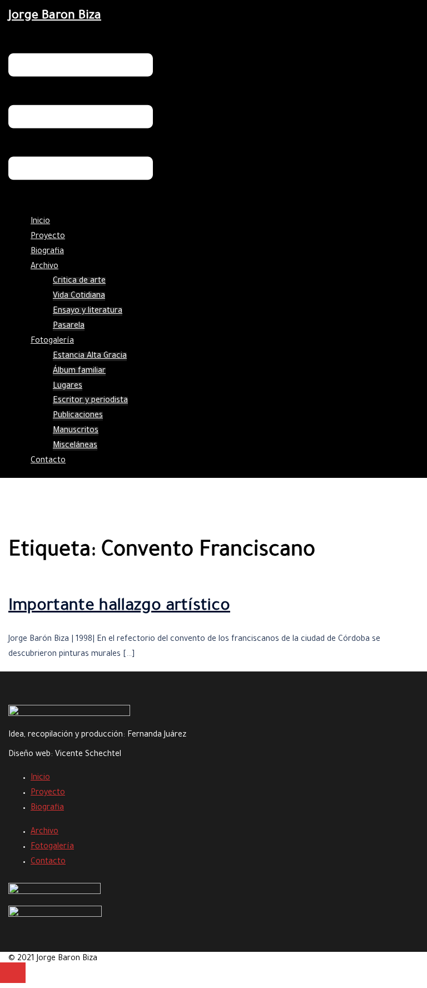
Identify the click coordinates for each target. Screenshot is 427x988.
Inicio (40, 222)
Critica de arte (79, 281)
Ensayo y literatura (87, 311)
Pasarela (69, 326)
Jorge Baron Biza (54, 16)
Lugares (67, 386)
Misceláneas (75, 446)
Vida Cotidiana (79, 296)
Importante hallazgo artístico (119, 607)
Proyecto (48, 237)
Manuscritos (75, 431)
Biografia (47, 252)
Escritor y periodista (90, 401)
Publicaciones (78, 416)
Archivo (44, 267)
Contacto (48, 461)
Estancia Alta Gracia (90, 356)
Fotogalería (52, 341)
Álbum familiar (79, 371)
